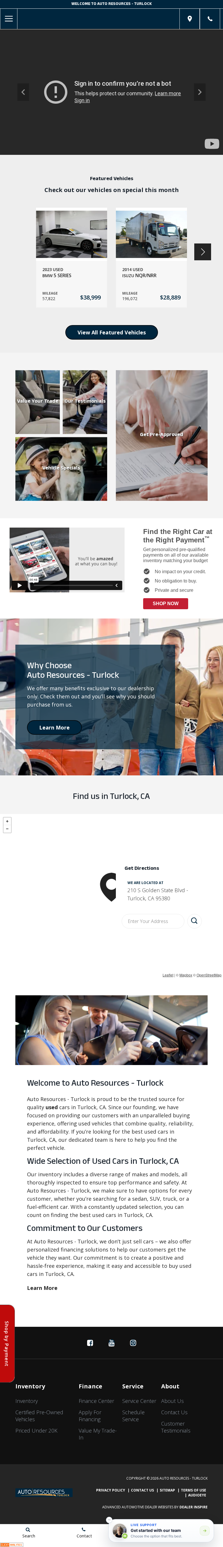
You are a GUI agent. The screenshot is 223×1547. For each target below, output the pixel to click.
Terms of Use (193, 1490)
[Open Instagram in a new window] (133, 1343)
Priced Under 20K (36, 1430)
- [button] (7, 829)
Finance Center (96, 1400)
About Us (172, 1400)
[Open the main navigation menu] (8, 19)
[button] (23, 92)
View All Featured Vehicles (112, 332)
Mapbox (185, 974)
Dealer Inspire (193, 1507)
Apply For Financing (90, 1416)
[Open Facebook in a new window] (90, 1343)
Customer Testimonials (175, 1427)
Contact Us (174, 1412)
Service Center (139, 1400)
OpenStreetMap (209, 974)
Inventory (26, 1400)
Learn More (54, 727)
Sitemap (167, 1490)
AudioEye (197, 1495)
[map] (189, 18)
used (52, 1107)
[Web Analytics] (11, 1544)
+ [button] (7, 821)
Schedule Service (133, 1416)
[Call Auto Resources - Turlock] (210, 18)
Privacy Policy (110, 1490)
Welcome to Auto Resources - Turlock (111, 4)
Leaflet (168, 974)
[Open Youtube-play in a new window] (111, 1343)
